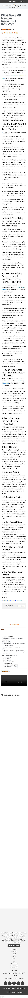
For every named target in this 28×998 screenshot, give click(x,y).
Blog (17, 7)
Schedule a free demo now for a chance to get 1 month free (14, 653)
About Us (14, 951)
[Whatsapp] (14, 33)
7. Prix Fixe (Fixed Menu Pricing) (11, 666)
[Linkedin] (10, 33)
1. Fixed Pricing (7, 657)
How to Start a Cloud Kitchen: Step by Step (12, 903)
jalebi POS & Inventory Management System (14, 650)
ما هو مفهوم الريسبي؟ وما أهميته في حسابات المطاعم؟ (14, 738)
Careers (14, 958)
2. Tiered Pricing (7, 658)
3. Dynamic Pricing (8, 660)
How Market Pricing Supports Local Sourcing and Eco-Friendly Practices (13, 644)
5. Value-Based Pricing (9, 663)
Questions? (23, 6)
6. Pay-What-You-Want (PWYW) (11, 665)
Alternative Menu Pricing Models (9, 655)
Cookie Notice (14, 967)
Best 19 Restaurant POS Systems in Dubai (12, 719)
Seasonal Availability (6, 641)
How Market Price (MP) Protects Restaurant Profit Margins (12, 639)
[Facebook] (2, 33)
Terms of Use (14, 965)
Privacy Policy (14, 963)
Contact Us (12, 7)
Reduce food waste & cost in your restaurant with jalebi (13, 647)
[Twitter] (5, 33)
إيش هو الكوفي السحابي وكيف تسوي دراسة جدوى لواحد (14, 758)
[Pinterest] (12, 33)
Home (3, 6)
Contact (14, 956)
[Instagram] (17, 33)
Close (2, 997)
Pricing (17, 6)
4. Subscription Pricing (9, 661)
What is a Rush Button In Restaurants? (12, 601)
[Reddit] (7, 33)
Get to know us (10, 6)
